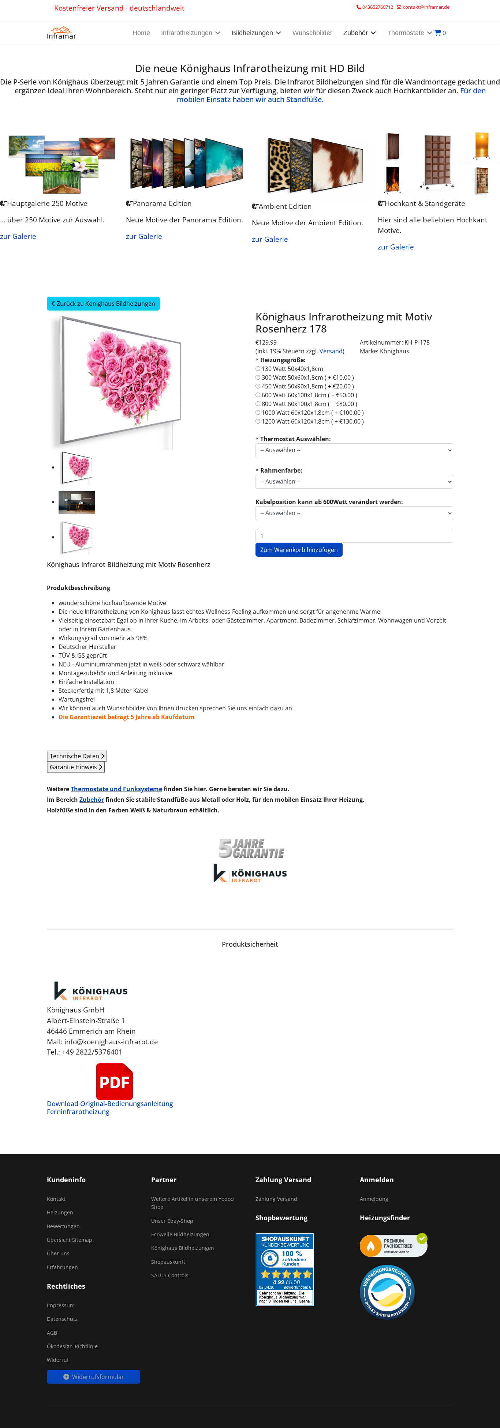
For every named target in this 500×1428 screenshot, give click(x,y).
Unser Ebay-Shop (172, 1220)
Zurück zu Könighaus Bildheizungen (105, 304)
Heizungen (60, 1212)
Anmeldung (374, 1198)
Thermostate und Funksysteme (116, 789)
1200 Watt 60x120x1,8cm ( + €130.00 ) (313, 421)
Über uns (58, 1253)
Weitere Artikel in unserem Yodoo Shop (192, 1202)
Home (141, 33)
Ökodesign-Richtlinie (72, 1346)
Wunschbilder (312, 33)
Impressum (61, 1305)
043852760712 (377, 7)
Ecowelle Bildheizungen (180, 1234)
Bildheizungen (252, 33)
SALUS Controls (170, 1275)
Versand (331, 351)
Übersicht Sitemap (69, 1239)
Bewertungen (63, 1226)
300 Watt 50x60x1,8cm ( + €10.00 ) (308, 377)
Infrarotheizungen (186, 33)
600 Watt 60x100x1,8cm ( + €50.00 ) (309, 395)
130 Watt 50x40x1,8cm (292, 369)
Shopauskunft (168, 1261)
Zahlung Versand (276, 1198)
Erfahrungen (62, 1267)
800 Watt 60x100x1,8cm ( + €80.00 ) (309, 404)
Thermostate (405, 33)
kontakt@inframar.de (426, 7)
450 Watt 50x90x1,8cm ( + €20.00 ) (308, 386)
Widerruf (58, 1359)
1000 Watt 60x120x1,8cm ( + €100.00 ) (313, 413)
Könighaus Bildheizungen (182, 1247)
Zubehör (91, 800)
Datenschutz (62, 1318)
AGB (52, 1332)
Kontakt (56, 1198)
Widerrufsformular (98, 1377)
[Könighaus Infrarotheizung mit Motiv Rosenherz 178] (77, 467)
